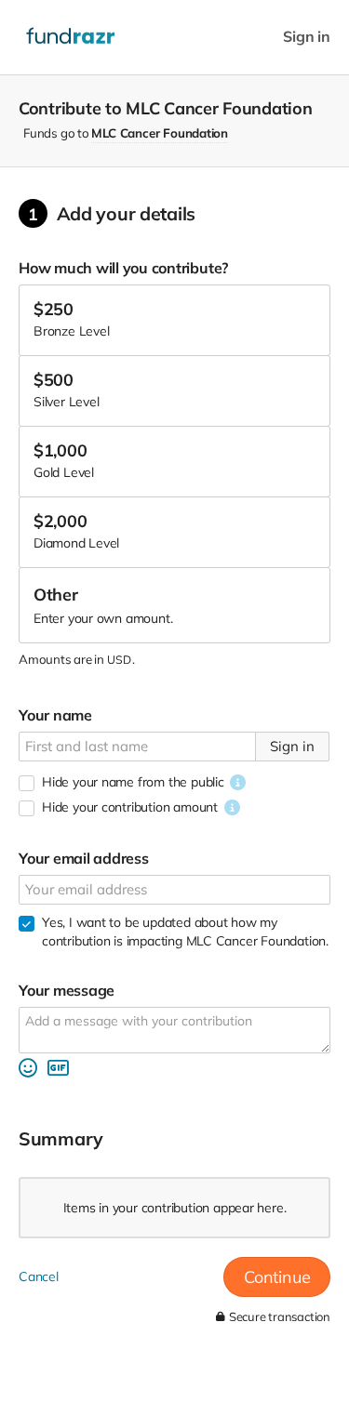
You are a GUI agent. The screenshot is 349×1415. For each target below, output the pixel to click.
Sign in (306, 37)
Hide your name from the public (133, 782)
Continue (277, 1277)
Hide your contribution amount (130, 807)
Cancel (39, 1276)
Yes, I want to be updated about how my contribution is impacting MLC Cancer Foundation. (185, 931)
